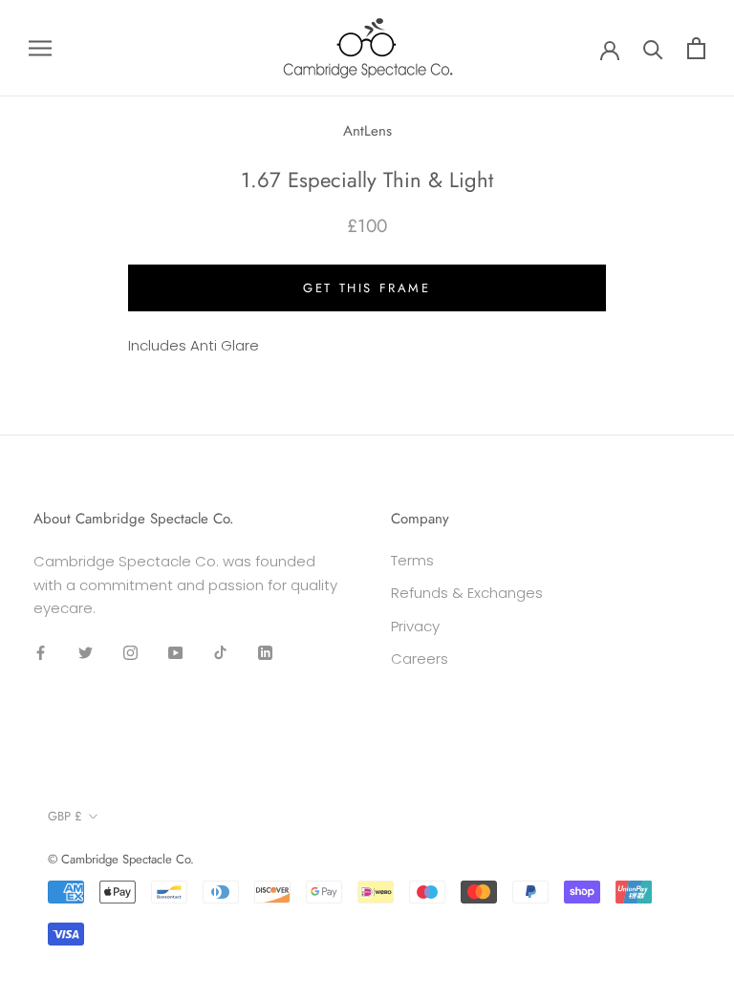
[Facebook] (40, 652)
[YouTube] (175, 652)
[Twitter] (85, 652)
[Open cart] (696, 48)
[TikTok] (220, 652)
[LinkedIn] (265, 652)
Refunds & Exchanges (467, 593)
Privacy (415, 626)
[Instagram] (130, 652)
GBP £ (65, 816)
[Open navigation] (40, 48)
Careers (419, 658)
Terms (412, 560)
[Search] (653, 48)
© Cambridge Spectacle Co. (121, 859)
